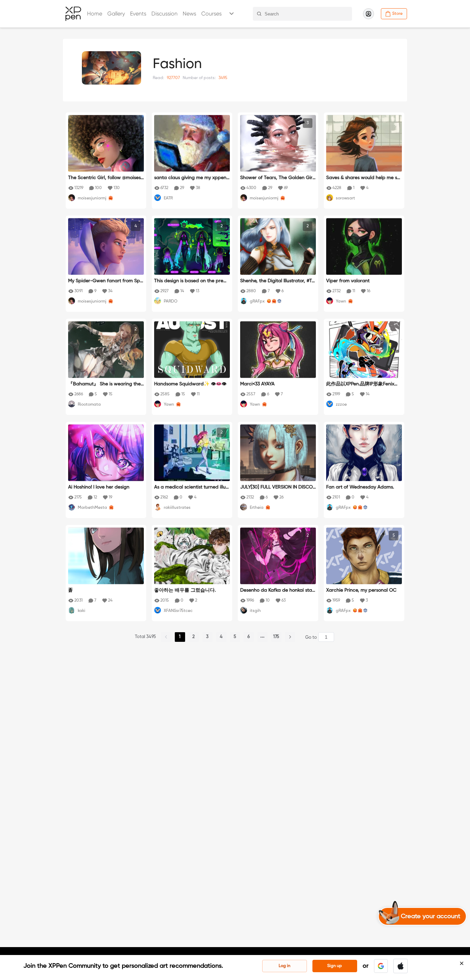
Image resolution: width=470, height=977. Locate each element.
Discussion (164, 13)
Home (94, 13)
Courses (211, 13)
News (189, 13)
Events (138, 13)
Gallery (116, 13)
